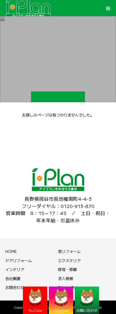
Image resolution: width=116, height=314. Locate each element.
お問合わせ (14, 287)
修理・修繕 (67, 269)
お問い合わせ (86, 310)
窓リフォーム (69, 251)
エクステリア (69, 260)
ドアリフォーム (18, 260)
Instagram (61, 310)
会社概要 (13, 278)
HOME (11, 251)
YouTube (35, 310)
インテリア (14, 269)
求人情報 (65, 278)
